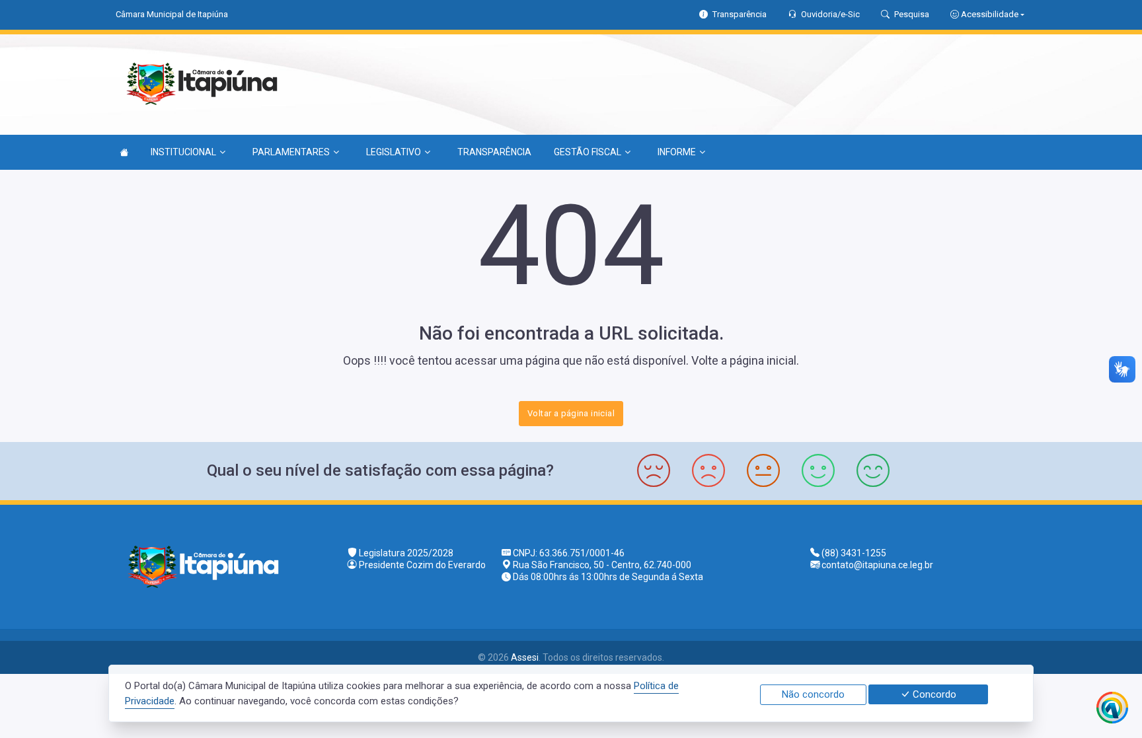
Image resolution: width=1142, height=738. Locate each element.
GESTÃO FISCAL (587, 152)
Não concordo (813, 694)
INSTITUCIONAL (183, 152)
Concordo (933, 694)
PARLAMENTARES (291, 152)
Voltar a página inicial (571, 413)
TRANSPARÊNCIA (494, 152)
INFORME (677, 152)
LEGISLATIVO (393, 152)
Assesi (525, 657)
